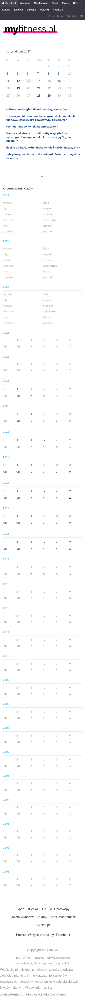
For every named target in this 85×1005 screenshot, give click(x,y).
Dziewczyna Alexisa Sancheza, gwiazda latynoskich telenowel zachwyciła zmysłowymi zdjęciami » (40, 117)
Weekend (25, 3)
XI (57, 421)
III (31, 414)
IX (31, 395)
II (17, 388)
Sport (55, 3)
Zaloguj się (71, 16)
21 (38, 88)
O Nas (26, 957)
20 (28, 88)
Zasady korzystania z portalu (35, 963)
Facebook (63, 934)
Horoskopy (61, 909)
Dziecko (31, 9)
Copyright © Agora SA (42, 950)
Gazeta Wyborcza (22, 917)
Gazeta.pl (10, 3)
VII (5, 472)
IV (44, 439)
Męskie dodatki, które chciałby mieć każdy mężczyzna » (43, 147)
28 (38, 95)
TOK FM (44, 9)
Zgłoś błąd (62, 963)
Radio (60, 16)
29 (49, 95)
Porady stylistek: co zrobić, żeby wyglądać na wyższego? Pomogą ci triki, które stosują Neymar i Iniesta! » (39, 137)
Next (75, 3)
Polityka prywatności (58, 957)
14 (38, 81)
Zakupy (42, 917)
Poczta (51, 16)
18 (7, 88)
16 (59, 81)
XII (70, 472)
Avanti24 (58, 9)
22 (49, 88)
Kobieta (18, 9)
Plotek (65, 3)
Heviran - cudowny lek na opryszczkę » (32, 126)
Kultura (6, 9)
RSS (17, 957)
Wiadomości (41, 3)
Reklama (38, 957)
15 (49, 81)
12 (18, 81)
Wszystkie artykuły (41, 934)
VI (70, 414)
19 (18, 88)
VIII (18, 395)
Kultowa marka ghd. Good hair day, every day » (37, 109)
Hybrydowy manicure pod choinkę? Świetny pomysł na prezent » (43, 156)
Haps (53, 917)
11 (7, 81)
